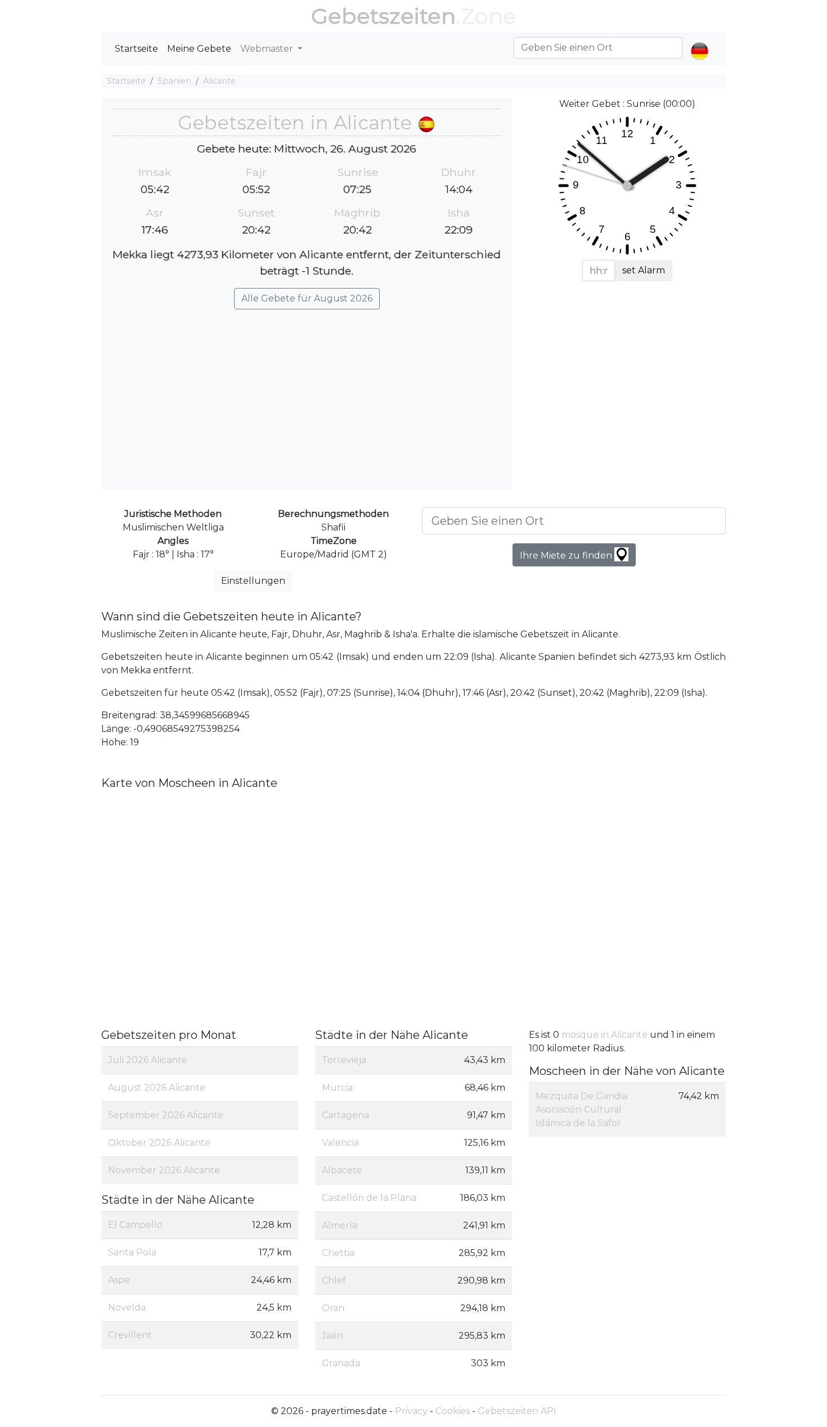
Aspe (119, 1280)
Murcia (337, 1087)
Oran (333, 1308)
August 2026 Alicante (156, 1087)
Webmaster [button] (267, 48)
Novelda (127, 1307)
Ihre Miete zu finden (567, 555)
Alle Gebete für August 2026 (306, 298)
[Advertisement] (307, 393)
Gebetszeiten (383, 16)
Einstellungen (253, 580)
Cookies (452, 1411)
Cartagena (345, 1115)
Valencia (340, 1142)
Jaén (332, 1335)
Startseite (136, 48)
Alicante (219, 81)
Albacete (342, 1170)
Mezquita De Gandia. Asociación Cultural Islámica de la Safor (582, 1109)
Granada (341, 1363)
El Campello (135, 1224)
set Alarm (643, 270)
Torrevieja (344, 1060)
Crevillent (130, 1335)
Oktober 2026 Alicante (159, 1142)
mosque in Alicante (605, 1034)
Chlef (334, 1280)
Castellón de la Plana (369, 1197)
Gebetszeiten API (517, 1411)
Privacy (411, 1411)
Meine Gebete (199, 48)
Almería (339, 1225)
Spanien (174, 81)
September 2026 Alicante (165, 1115)
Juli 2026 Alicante (147, 1060)
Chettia (338, 1253)
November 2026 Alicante (164, 1170)
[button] (699, 41)
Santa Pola (132, 1252)
